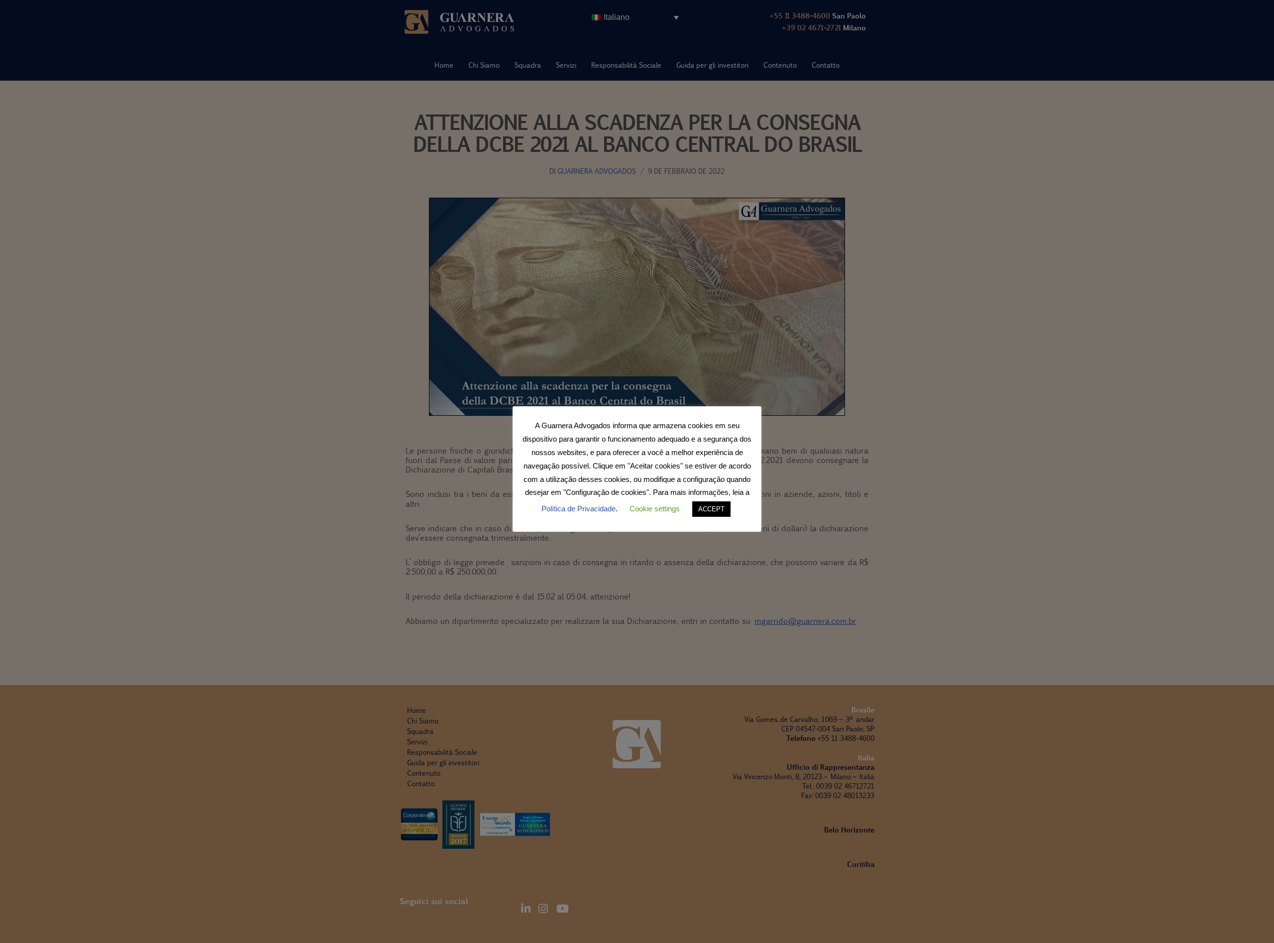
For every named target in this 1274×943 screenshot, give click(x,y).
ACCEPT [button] (711, 509)
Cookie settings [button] (655, 508)
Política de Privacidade (578, 508)
